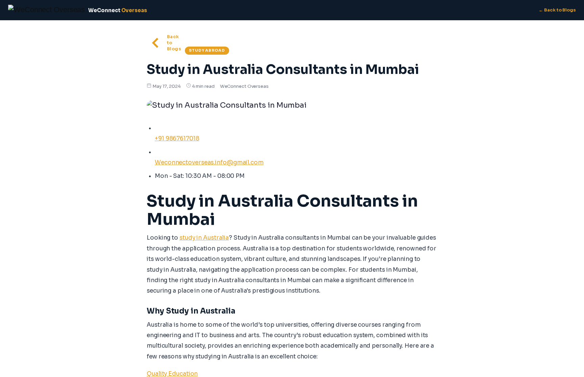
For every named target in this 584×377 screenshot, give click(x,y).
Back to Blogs (174, 43)
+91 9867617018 (177, 138)
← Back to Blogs (557, 10)
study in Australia (204, 237)
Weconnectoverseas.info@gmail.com (209, 162)
